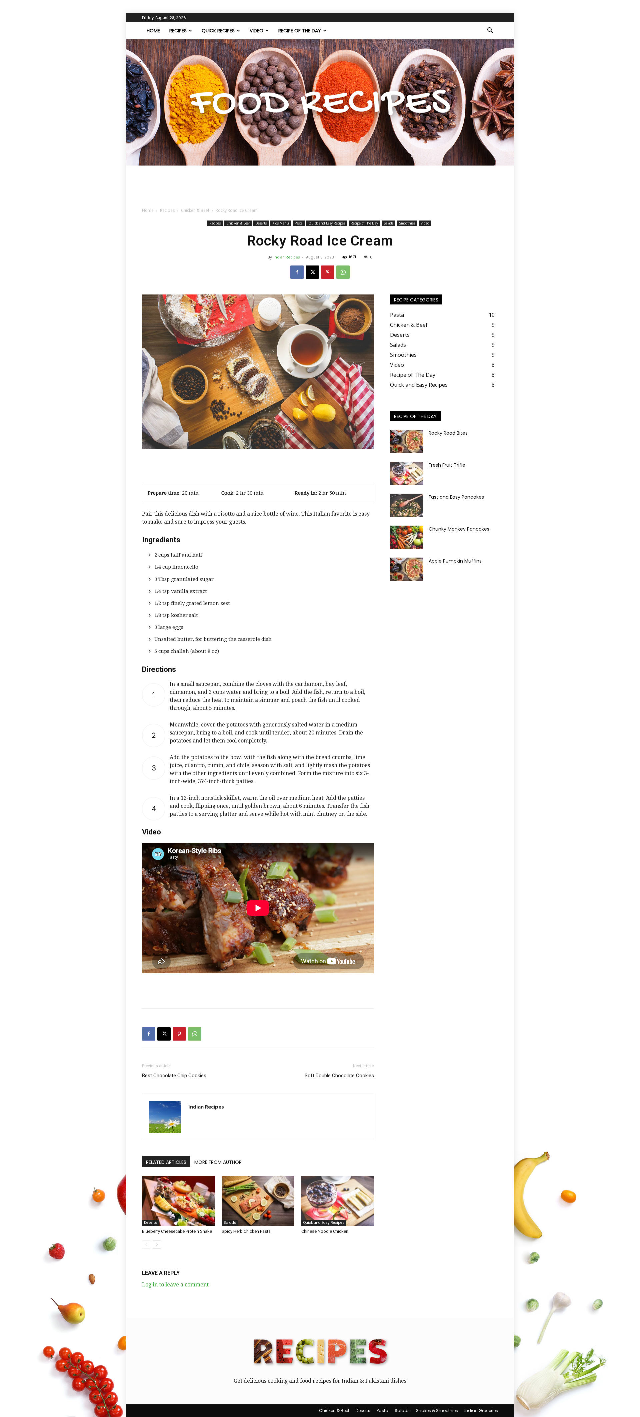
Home (153, 30)
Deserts (261, 223)
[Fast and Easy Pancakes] (406, 505)
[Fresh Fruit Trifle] (406, 473)
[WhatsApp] (343, 272)
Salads (388, 223)
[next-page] (157, 1244)
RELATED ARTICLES (166, 1162)
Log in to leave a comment (175, 1284)
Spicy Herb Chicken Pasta (246, 1231)
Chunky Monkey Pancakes (459, 529)
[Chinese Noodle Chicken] (337, 1201)
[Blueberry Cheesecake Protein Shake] (178, 1201)
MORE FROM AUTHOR (218, 1162)
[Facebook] (297, 272)
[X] (312, 272)
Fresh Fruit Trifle (447, 465)
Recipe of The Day (299, 30)
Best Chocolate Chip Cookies (174, 1076)
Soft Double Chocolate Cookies (339, 1076)
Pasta (299, 223)
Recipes (178, 30)
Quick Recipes (218, 30)
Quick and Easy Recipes (326, 223)
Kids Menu (280, 223)
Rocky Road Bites (448, 433)
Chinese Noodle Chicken (324, 1231)
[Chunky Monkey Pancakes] (406, 537)
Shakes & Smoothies (437, 1410)
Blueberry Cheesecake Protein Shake (177, 1231)
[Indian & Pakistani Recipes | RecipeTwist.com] (320, 102)
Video (256, 30)
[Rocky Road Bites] (406, 441)
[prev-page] (146, 1244)
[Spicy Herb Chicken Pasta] (258, 1201)
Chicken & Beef (195, 210)
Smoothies (407, 223)
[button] (490, 31)
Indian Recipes (287, 256)
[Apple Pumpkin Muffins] (406, 569)
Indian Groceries (481, 1410)
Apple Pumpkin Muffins (455, 561)
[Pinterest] (327, 272)
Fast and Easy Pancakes (456, 497)
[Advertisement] (320, 189)
